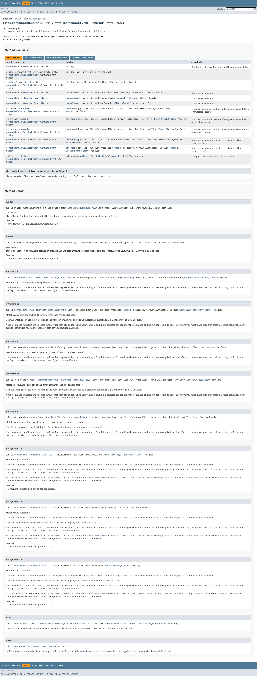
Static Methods (34, 58)
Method (39, 12)
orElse (69, 156)
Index (54, 3)
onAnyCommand (73, 92)
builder (70, 72)
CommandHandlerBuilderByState (23, 75)
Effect (132, 92)
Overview (5, 3)
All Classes (7, 8)
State (44, 66)
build (69, 66)
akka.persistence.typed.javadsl (29, 19)
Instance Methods (57, 58)
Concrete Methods (82, 58)
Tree (33, 3)
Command (28, 66)
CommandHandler (14, 66)
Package (16, 3)
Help (61, 3)
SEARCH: (221, 9)
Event (37, 66)
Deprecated (43, 3)
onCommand (71, 108)
